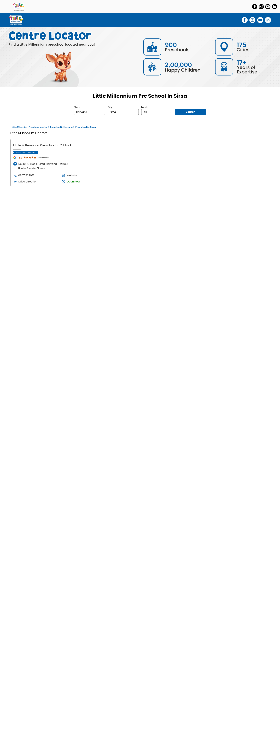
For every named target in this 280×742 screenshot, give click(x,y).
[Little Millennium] (19, 7)
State (77, 107)
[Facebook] (255, 7)
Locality (145, 107)
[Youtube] (268, 7)
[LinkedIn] (274, 7)
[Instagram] (261, 7)
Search (190, 112)
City (110, 107)
